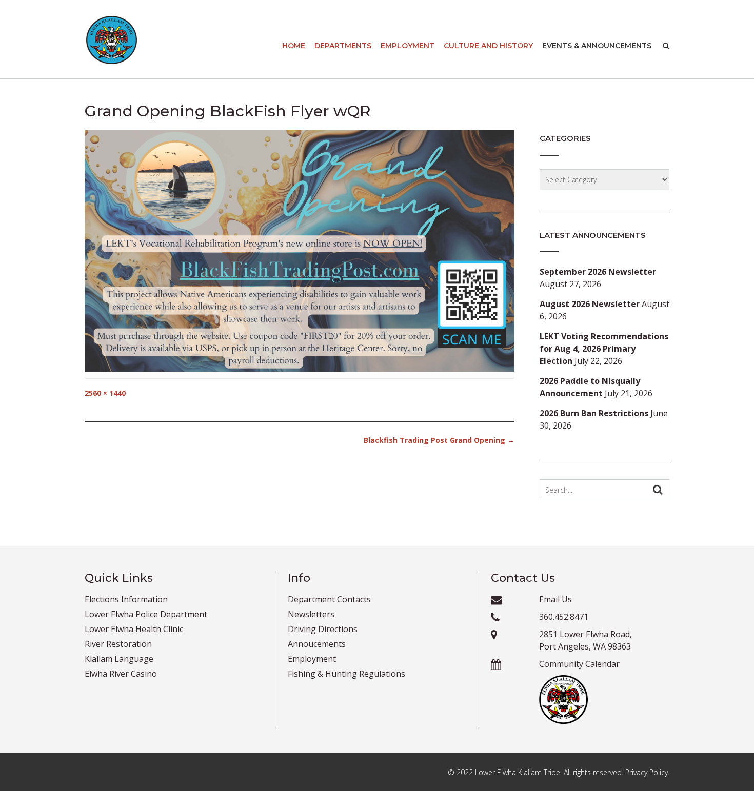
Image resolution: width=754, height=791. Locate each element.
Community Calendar (579, 664)
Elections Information (126, 599)
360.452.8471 (563, 616)
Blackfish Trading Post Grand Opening (439, 440)
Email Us (555, 599)
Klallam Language (119, 658)
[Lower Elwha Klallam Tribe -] (111, 40)
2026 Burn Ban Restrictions (594, 413)
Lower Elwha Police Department (146, 614)
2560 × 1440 (105, 393)
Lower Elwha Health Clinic (134, 629)
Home (293, 45)
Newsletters (311, 614)
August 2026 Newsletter (590, 304)
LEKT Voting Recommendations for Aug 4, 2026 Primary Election (604, 349)
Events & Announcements (596, 45)
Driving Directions (323, 629)
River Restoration (118, 644)
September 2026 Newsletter (598, 271)
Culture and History (488, 45)
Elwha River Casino (121, 673)
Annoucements (317, 644)
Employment (407, 45)
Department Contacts (329, 599)
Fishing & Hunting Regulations (346, 673)
